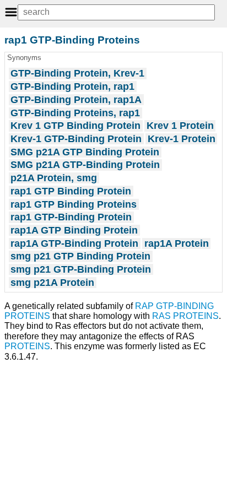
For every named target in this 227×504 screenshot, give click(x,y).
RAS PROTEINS (185, 316)
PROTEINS (27, 346)
